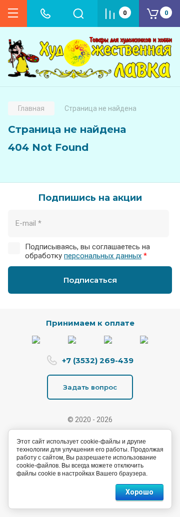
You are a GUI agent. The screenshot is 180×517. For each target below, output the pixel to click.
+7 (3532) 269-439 (98, 360)
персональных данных (103, 255)
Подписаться (90, 280)
